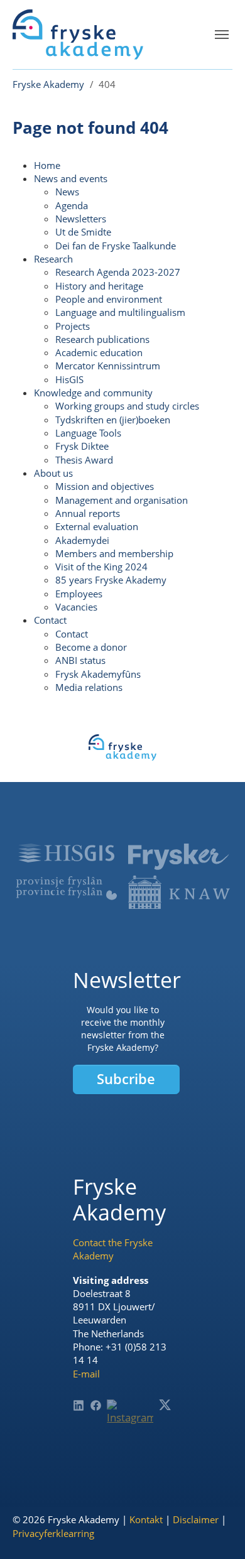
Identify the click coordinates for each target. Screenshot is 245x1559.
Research (53, 259)
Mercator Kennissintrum (107, 365)
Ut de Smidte (83, 231)
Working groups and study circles (127, 405)
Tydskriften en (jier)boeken (112, 419)
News (67, 191)
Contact (50, 620)
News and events (70, 178)
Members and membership (114, 553)
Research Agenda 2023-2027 (117, 272)
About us (53, 473)
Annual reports (87, 513)
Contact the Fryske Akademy (113, 1249)
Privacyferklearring (53, 1533)
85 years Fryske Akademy (110, 579)
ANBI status (80, 660)
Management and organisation (121, 500)
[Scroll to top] (216, 1530)
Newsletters (80, 218)
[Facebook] (96, 1405)
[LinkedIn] (79, 1405)
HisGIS (69, 379)
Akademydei (82, 540)
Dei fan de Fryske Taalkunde (115, 245)
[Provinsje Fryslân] (66, 888)
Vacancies (76, 606)
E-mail (86, 1373)
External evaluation (96, 526)
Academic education (99, 352)
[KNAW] (178, 892)
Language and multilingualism (120, 312)
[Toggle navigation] (221, 34)
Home (47, 165)
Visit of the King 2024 (101, 566)
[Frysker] (178, 857)
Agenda (71, 205)
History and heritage (99, 286)
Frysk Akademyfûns (98, 674)
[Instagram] (130, 1422)
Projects (72, 326)
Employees (78, 593)
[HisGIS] (66, 853)
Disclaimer (196, 1519)
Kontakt (146, 1519)
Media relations (88, 687)
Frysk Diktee (82, 446)
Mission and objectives (104, 486)
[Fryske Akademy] (78, 34)
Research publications (102, 339)
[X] (165, 1404)
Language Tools (88, 432)
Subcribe (126, 1079)
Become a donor (91, 647)
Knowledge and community (93, 392)
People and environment (108, 299)
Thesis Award (84, 460)
